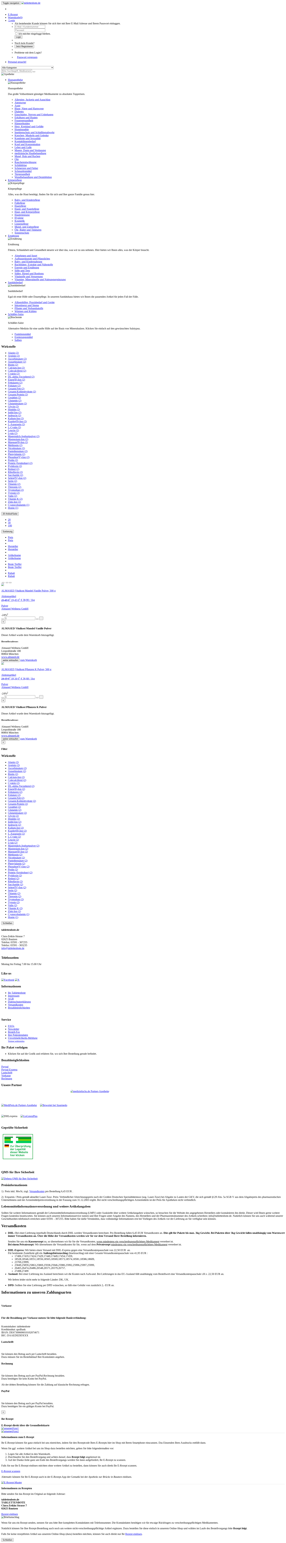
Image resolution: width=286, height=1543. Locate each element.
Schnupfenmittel (23, 171)
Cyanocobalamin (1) (18, 504)
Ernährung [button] (13, 235)
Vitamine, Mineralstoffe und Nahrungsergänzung (40, 279)
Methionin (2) (15, 445)
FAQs (11, 1026)
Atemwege (20, 102)
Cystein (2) (14, 373)
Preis (10, 537)
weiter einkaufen (10, 660)
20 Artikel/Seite (10, 514)
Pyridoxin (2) (15, 466)
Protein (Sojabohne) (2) (20, 463)
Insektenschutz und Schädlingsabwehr (34, 132)
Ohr (17, 159)
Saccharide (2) (15, 475)
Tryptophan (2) (16, 490)
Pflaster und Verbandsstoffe (29, 308)
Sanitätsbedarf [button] (15, 282)
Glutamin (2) (14, 400)
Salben (18, 340)
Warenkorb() (15, 17)
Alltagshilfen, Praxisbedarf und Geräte (35, 302)
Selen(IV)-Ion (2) (17, 478)
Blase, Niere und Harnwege (29, 108)
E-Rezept (13, 14)
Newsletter (13, 1029)
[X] (17, 979)
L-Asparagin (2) (16, 424)
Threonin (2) (14, 487)
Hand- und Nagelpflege (27, 209)
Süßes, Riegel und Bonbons (29, 273)
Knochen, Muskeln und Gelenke (32, 135)
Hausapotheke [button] (15, 79)
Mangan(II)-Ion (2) (18, 442)
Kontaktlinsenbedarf (25, 141)
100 (10, 525)
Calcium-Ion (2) (16, 367)
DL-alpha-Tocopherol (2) (21, 376)
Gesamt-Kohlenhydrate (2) (22, 391)
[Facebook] (7, 979)
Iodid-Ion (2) (14, 412)
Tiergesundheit (22, 174)
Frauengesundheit (24, 120)
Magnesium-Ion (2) (18, 439)
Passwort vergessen (27, 57)
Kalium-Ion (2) (16, 418)
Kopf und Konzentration (27, 144)
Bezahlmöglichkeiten (19, 1007)
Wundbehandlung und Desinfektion (33, 177)
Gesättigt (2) (14, 397)
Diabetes (19, 111)
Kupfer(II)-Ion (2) (17, 421)
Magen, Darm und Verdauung (30, 150)
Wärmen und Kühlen (26, 311)
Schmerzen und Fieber (26, 168)
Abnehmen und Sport (26, 255)
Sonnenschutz (22, 232)
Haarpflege (20, 206)
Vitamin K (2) (15, 498)
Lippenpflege (21, 223)
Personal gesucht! (17, 61)
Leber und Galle (23, 147)
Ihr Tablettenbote (17, 992)
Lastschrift (6, 1072)
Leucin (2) (13, 430)
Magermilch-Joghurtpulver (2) (23, 436)
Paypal (4, 1066)
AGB (11, 998)
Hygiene (19, 217)
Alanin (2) (13, 352)
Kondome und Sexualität (28, 138)
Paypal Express (9, 1069)
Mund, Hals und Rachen (27, 156)
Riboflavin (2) (15, 472)
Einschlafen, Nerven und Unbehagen (34, 114)
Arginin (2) (14, 355)
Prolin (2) (13, 460)
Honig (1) (13, 507)
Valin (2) (12, 496)
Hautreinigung (22, 214)
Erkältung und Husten (26, 117)
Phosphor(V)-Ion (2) (18, 457)
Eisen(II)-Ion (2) (16, 379)
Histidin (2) (14, 409)
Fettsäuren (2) (15, 382)
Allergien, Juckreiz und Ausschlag (32, 99)
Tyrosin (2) (14, 493)
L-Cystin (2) (14, 427)
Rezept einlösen (9, 1514)
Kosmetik (20, 220)
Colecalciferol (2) (17, 370)
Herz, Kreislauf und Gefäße (29, 126)
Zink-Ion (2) (14, 501)
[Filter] (3, 582)
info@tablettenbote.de (12, 948)
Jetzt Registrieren (24, 46)
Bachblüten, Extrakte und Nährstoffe (34, 264)
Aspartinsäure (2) (17, 361)
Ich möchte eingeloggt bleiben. (35, 33)
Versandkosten (15, 1004)
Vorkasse (6, 1075)
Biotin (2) (13, 364)
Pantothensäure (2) (17, 451)
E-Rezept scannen (10, 1471)
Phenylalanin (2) (16, 454)
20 (9, 519)
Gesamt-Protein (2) (18, 394)
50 (9, 522)
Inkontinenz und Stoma (27, 305)
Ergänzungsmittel (24, 337)
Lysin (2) (12, 433)
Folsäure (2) (14, 385)
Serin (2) (12, 481)
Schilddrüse (21, 165)
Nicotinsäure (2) (16, 448)
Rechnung (6, 1078)
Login (18, 37)
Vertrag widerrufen (16, 1041)
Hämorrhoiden (22, 123)
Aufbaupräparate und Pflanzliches (32, 258)
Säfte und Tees (22, 270)
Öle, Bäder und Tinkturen (28, 229)
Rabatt (11, 573)
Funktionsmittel (23, 334)
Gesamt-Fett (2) (16, 388)
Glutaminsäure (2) (17, 403)
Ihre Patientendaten (18, 1035)
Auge (17, 105)
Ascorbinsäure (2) (17, 358)
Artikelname (14, 555)
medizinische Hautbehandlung (30, 153)
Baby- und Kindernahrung (28, 261)
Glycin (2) (13, 406)
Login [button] (11, 20)
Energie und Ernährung (27, 267)
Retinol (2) (13, 469)
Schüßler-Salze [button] (16, 314)
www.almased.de (10, 656)
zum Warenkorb (28, 660)
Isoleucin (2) (14, 415)
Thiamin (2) (14, 484)
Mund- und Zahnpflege (27, 226)
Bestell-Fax (14, 1032)
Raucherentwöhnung (25, 162)
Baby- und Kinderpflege (27, 200)
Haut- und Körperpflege (27, 211)
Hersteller (13, 546)
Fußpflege (20, 203)
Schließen (7, 923)
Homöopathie (22, 129)
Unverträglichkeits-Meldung (22, 1038)
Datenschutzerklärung (19, 1001)
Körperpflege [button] (15, 180)
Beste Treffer (15, 564)
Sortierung (7, 531)
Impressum (13, 995)
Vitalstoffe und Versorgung (29, 276)
